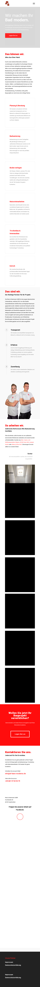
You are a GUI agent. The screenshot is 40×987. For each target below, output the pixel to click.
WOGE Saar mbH (24, 442)
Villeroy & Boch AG (17, 444)
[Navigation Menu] (34, 3)
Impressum (9, 962)
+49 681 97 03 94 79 (12, 781)
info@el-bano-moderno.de (15, 774)
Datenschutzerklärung (13, 965)
